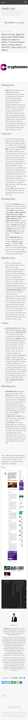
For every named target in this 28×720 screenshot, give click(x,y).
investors (12, 208)
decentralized (10, 365)
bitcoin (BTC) (18, 145)
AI (20, 349)
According (11, 147)
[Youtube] (24, 678)
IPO (7, 380)
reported (19, 109)
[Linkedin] (3, 678)
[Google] (22, 678)
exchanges (14, 100)
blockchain (18, 397)
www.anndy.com (6, 673)
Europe (24, 338)
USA (13, 139)
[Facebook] (5, 678)
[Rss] (12, 678)
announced (13, 399)
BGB (9, 111)
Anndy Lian (8, 8)
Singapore (19, 298)
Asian (8, 269)
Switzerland (10, 334)
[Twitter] (10, 678)
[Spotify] (20, 678)
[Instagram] (7, 678)
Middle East (13, 125)
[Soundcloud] (18, 678)
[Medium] (16, 678)
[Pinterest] (14, 678)
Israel (22, 265)
